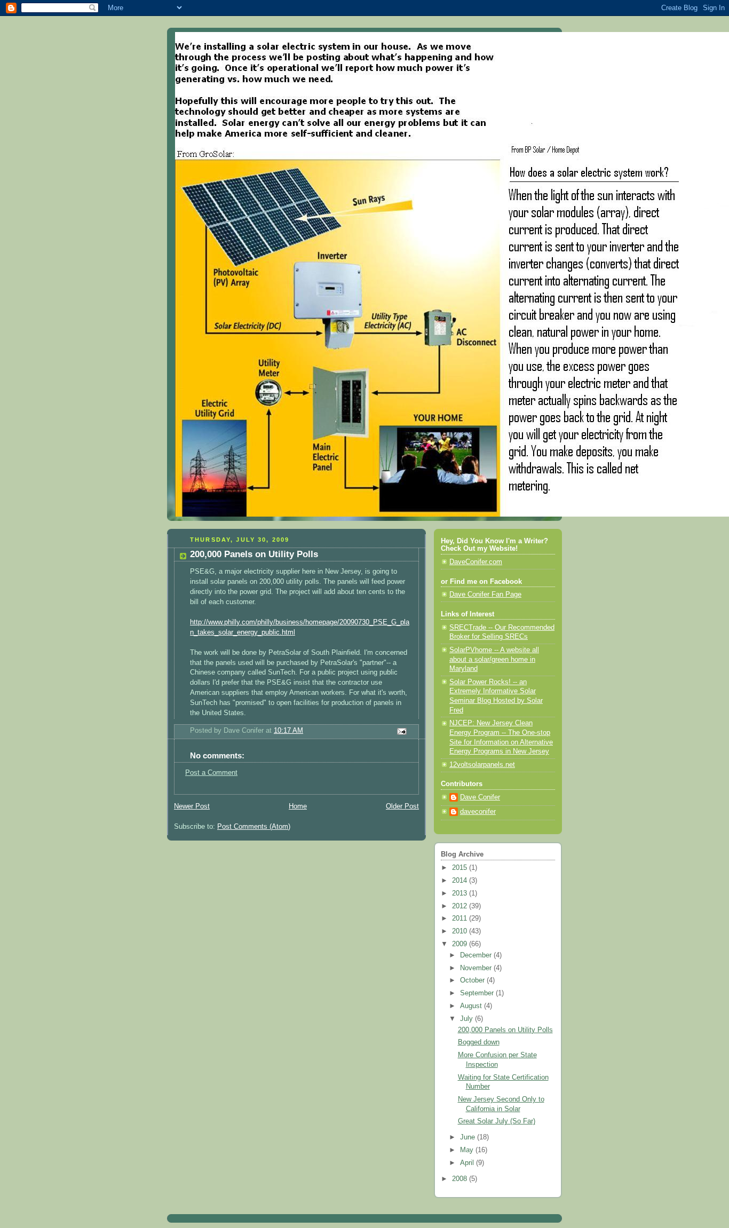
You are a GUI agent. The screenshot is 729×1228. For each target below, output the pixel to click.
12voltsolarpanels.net (482, 765)
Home (298, 806)
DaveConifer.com (475, 562)
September (478, 993)
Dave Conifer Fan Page (485, 594)
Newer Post (192, 806)
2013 (460, 893)
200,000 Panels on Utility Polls (505, 1030)
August (472, 1006)
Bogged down (479, 1042)
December (477, 955)
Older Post (402, 806)
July (467, 1019)
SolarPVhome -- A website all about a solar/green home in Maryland (494, 659)
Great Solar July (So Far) (496, 1121)
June (468, 1137)
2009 (460, 944)
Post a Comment (211, 773)
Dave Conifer (480, 797)
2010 (460, 931)
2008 (460, 1179)
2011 (460, 918)
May (468, 1150)
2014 (460, 880)
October (473, 980)
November (477, 968)
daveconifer (478, 811)
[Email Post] (401, 730)
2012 (460, 906)
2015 (460, 868)
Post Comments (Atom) (253, 826)
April (468, 1163)
